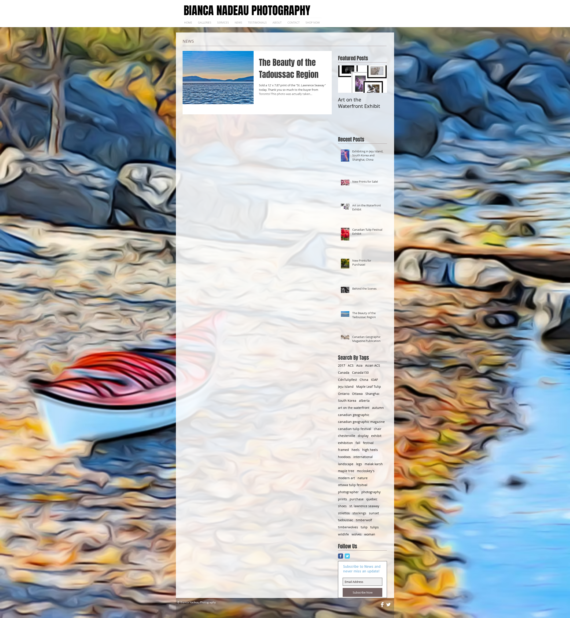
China (364, 380)
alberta (364, 400)
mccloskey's (366, 471)
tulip (364, 527)
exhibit (376, 436)
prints (342, 499)
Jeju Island (346, 386)
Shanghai (372, 394)
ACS (351, 365)
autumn (378, 408)
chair (377, 429)
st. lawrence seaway (364, 506)
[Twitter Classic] (347, 556)
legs (359, 464)
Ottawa (357, 394)
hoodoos (344, 457)
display (363, 436)
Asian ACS (372, 365)
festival (368, 443)
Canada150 (360, 372)
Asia (359, 365)
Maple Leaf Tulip (368, 386)
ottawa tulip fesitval (352, 485)
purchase (357, 499)
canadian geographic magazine (361, 422)
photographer (348, 492)
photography (371, 492)
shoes (342, 506)
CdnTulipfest (347, 380)
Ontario (343, 394)
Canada (343, 372)
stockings (359, 513)
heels (356, 450)
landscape (345, 464)
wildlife (343, 534)
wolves (357, 534)
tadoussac (345, 520)
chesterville (346, 436)
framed (343, 450)
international (363, 457)
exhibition (345, 443)
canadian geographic (353, 415)
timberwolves (348, 527)
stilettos (344, 513)
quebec (371, 499)
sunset (374, 513)
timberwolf (364, 520)
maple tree (346, 471)
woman (369, 534)
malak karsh (374, 464)
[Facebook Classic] (340, 556)
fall (358, 443)
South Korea (347, 400)
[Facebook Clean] (382, 604)
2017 (341, 365)
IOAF (374, 380)
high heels (370, 450)
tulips (374, 527)
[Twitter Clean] (388, 604)
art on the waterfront (353, 408)
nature (363, 478)
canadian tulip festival (354, 429)
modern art (346, 478)
